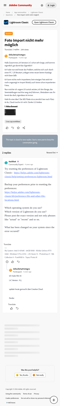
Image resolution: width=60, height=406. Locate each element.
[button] (5, 6)
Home (8, 12)
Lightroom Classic (37, 12)
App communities (20, 12)
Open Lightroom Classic (44, 22)
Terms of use (27, 394)
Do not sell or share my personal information (36, 398)
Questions (9, 15)
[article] (30, 212)
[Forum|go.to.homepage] (20, 5)
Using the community (13, 394)
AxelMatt (12, 161)
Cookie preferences (12, 398)
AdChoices (11, 403)
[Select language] (42, 5)
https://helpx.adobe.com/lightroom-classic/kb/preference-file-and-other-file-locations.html (25, 196)
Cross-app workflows (13, 121)
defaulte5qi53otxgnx (17, 54)
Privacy (36, 394)
